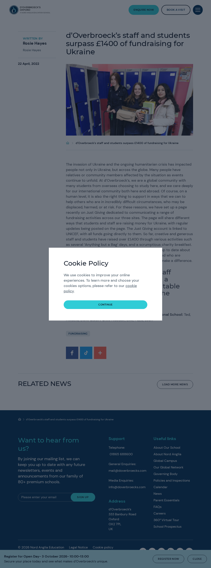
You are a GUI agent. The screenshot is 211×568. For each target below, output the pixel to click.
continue (105, 304)
